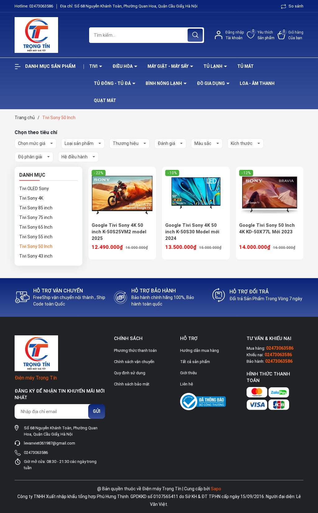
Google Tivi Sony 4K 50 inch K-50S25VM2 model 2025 (119, 231)
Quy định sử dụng (129, 373)
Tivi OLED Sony (34, 188)
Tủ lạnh (213, 66)
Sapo (216, 488)
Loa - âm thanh (257, 83)
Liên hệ (186, 384)
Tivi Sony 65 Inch (35, 227)
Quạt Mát (105, 100)
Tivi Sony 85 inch (35, 207)
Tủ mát (245, 66)
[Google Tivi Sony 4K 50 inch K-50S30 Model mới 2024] (196, 194)
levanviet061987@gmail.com (49, 443)
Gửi (96, 411)
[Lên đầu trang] (308, 473)
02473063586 (41, 6)
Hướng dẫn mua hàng (199, 350)
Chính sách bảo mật (131, 384)
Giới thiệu (188, 373)
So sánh (295, 6)
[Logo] (47, 35)
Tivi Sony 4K (31, 198)
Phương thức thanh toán (135, 350)
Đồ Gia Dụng (211, 83)
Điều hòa (123, 66)
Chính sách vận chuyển (134, 361)
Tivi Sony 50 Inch (35, 246)
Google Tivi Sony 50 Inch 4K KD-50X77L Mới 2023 (267, 228)
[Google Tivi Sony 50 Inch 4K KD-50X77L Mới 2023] (270, 194)
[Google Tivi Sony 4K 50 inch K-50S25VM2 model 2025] (122, 194)
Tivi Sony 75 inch (35, 217)
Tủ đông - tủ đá (113, 83)
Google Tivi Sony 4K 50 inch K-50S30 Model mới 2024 (192, 231)
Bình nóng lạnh (164, 83)
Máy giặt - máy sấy (168, 66)
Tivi (93, 66)
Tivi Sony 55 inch (35, 236)
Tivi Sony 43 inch (35, 256)
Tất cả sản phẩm (195, 361)
